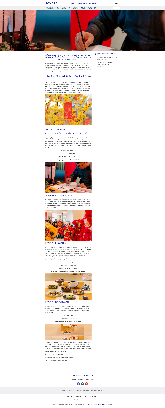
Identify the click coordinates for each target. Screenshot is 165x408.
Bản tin (100, 390)
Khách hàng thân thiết (90, 390)
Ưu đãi (95, 8)
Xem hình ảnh (155, 48)
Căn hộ (69, 8)
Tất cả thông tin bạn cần (74, 390)
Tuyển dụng (74, 404)
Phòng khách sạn (63, 8)
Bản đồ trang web (63, 404)
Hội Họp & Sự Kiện (83, 8)
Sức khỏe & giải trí (90, 8)
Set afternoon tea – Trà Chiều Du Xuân (55, 306)
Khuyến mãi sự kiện (82, 404)
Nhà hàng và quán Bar (75, 8)
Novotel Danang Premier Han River (50, 8)
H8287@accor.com (104, 64)
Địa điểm (58, 8)
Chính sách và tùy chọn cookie (96, 404)
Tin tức (63, 390)
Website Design (109, 404)
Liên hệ (69, 404)
